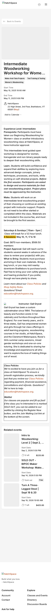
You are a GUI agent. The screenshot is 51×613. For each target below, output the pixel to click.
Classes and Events (37, 595)
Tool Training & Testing (36, 78)
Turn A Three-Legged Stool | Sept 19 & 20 (30, 489)
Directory (32, 599)
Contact (6, 599)
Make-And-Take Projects (15, 78)
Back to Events (14, 21)
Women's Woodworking (14, 82)
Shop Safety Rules (13, 287)
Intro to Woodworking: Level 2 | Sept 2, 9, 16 (32, 439)
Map (16, 109)
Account (6, 595)
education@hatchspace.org (18, 293)
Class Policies (34, 283)
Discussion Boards (37, 604)
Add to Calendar (12, 114)
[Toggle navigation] (46, 4)
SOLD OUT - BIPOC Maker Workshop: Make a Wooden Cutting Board (32, 464)
